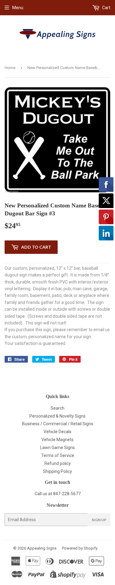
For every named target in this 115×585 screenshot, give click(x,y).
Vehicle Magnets (57, 439)
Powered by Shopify (80, 548)
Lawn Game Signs (57, 447)
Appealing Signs (41, 548)
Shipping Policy (57, 471)
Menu (17, 7)
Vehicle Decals (57, 431)
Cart (105, 7)
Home (10, 67)
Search (57, 408)
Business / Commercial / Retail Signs (57, 423)
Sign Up (99, 519)
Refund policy (57, 463)
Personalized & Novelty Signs (57, 416)
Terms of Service (57, 455)
